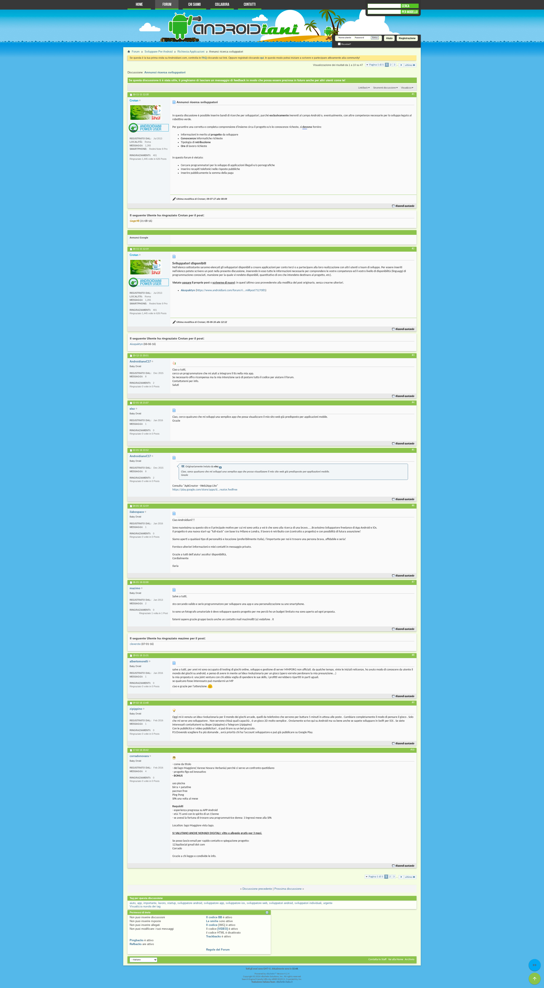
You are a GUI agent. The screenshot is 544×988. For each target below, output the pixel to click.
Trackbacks (213, 936)
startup (171, 903)
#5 (413, 450)
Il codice (211, 925)
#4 (413, 402)
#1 (413, 94)
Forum (167, 4)
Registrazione (407, 38)
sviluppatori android (281, 903)
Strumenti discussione (384, 87)
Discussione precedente (257, 888)
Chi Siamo (194, 4)
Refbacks (136, 944)
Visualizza (406, 87)
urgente (327, 903)
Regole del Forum (218, 949)
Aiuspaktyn (136, 344)
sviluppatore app (214, 903)
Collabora (222, 4)
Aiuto (389, 38)
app (139, 903)
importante (149, 903)
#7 (413, 582)
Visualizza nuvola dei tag (145, 906)
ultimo (408, 65)
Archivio (409, 959)
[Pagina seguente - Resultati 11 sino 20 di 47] (401, 65)
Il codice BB (214, 917)
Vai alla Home (395, 959)
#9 (413, 702)
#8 (413, 655)
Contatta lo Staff (377, 959)
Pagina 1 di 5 (376, 64)
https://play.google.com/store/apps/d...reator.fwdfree (204, 489)
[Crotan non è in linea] (146, 112)
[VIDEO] (222, 928)
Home (139, 4)
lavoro (162, 903)
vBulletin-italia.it (284, 982)
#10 (412, 749)
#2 (413, 248)
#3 (413, 355)
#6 (413, 505)
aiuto (133, 903)
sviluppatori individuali (308, 903)
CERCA (405, 6)
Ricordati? (346, 44)
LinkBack (363, 87)
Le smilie (212, 921)
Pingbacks (136, 940)
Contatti (250, 4)
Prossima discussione (288, 888)
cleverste (135, 644)
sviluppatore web (257, 903)
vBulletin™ (271, 974)
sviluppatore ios (235, 903)
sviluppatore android (189, 903)
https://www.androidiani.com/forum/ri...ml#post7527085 (231, 290)
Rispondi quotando (405, 206)
